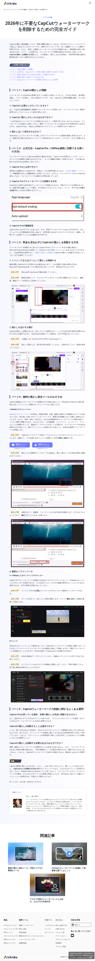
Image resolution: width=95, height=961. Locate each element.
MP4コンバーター (10, 939)
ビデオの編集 (22, 9)
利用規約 (59, 943)
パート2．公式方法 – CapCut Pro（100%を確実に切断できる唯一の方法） (37, 72)
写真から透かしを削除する (45, 252)
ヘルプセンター (50, 925)
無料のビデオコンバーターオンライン (31, 936)
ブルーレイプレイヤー (11, 936)
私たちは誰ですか (61, 925)
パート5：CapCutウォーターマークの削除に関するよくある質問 (33, 80)
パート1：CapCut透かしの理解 (21, 69)
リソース (13, 9)
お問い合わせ (60, 929)
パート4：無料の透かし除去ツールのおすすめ (26, 77)
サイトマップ (49, 932)
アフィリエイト (61, 936)
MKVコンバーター (10, 943)
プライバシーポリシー (63, 939)
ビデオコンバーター (10, 925)
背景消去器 (22, 932)
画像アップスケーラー (26, 925)
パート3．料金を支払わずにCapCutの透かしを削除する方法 (31, 74)
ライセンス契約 (61, 946)
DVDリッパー (8, 932)
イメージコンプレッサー (27, 939)
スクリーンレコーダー (11, 929)
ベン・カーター (21, 782)
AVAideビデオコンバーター (19, 414)
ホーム (6, 9)
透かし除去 (22, 929)
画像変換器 (22, 943)
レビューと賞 (60, 932)
